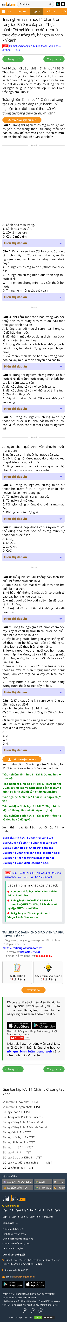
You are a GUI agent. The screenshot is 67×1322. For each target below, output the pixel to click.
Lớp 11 (36, 11)
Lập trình (35, 1216)
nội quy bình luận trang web (29, 1051)
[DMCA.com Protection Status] (46, 1317)
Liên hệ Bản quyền (12, 1248)
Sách (42, 1181)
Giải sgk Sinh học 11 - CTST (18, 1142)
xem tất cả (33, 990)
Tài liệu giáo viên (17, 1187)
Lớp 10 (22, 11)
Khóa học (45, 1187)
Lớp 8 (49, 1210)
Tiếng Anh (47, 1216)
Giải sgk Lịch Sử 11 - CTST (17, 1147)
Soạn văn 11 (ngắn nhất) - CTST (21, 1107)
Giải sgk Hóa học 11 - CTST (18, 1137)
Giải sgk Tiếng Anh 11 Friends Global (24, 1127)
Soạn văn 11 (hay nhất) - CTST (20, 1102)
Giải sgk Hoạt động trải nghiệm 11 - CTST (27, 1162)
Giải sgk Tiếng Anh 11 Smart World (23, 1122)
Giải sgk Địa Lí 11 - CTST (16, 1152)
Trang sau (53, 59)
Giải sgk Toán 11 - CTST (16, 1112)
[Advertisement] (33, 185)
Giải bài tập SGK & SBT (19, 1181)
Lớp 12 (51, 11)
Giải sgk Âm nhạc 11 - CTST (18, 1167)
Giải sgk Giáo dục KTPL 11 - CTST (22, 1157)
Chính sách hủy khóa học (16, 1243)
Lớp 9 (8, 11)
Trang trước (14, 59)
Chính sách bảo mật (13, 1229)
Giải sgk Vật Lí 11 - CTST (16, 1132)
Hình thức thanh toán (14, 1233)
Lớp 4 (17, 1210)
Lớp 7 (41, 1210)
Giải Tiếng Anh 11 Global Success (22, 1117)
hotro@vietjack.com (24, 1276)
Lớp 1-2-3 (7, 1210)
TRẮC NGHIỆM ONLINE (24, 120)
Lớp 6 (33, 1210)
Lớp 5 (25, 1210)
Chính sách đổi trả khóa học (17, 1238)
